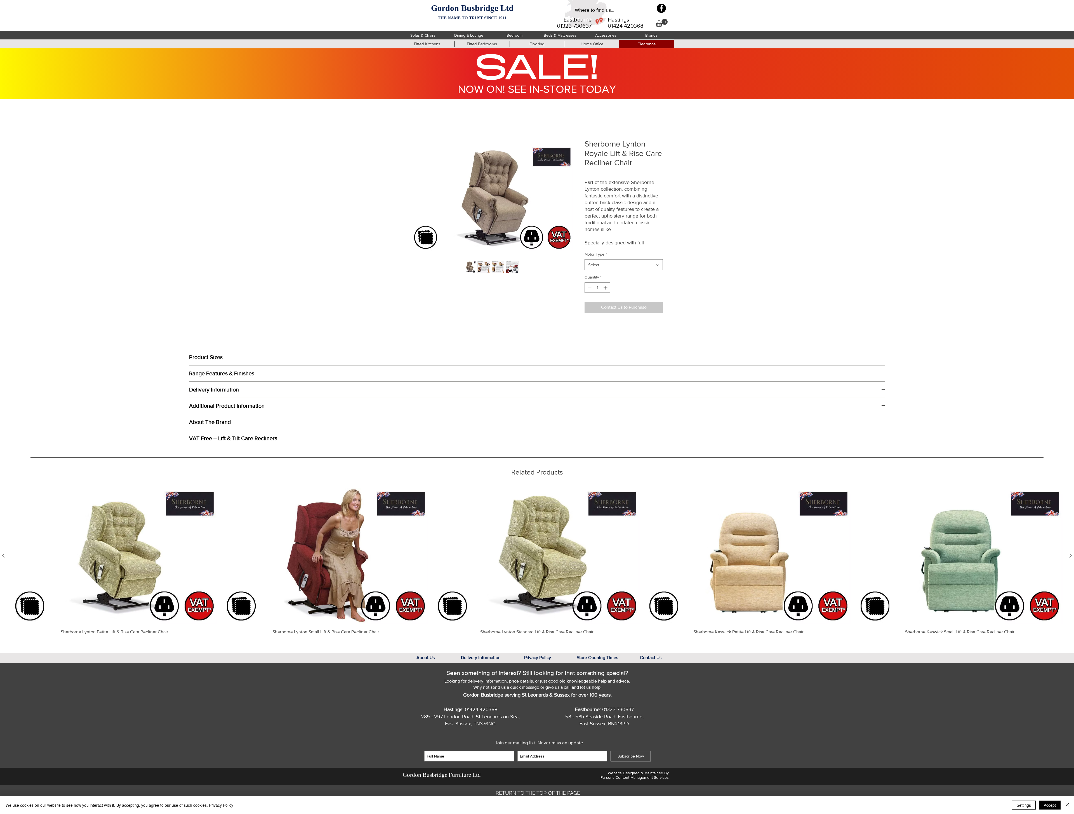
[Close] (1067, 805)
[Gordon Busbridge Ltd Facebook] (661, 8)
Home (417, 119)
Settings (1024, 805)
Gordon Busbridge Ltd (472, 8)
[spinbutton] (597, 294)
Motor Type (596, 260)
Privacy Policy (221, 805)
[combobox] (624, 271)
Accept (1050, 805)
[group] (537, 569)
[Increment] (605, 294)
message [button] (530, 693)
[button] (662, 23)
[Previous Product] (3, 561)
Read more (594, 249)
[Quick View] (114, 562)
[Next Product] (1070, 561)
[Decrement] (588, 294)
